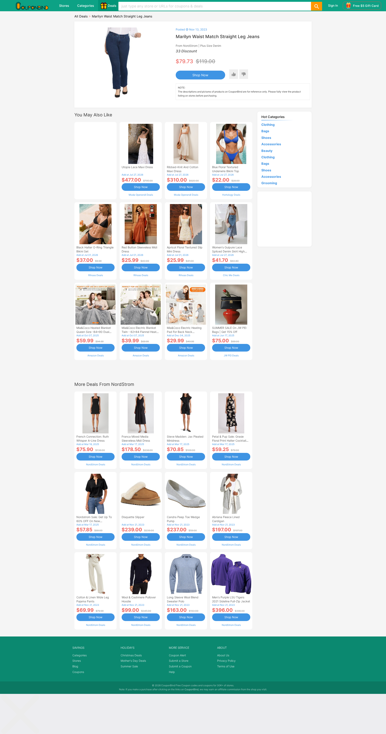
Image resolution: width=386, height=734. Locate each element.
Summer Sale (129, 666)
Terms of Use (225, 666)
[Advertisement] (95, 160)
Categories (85, 6)
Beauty (266, 151)
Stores (64, 6)
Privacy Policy (226, 660)
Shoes (266, 138)
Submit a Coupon (180, 666)
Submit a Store (178, 660)
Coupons (78, 672)
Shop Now (200, 75)
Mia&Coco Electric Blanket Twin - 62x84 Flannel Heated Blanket (141, 332)
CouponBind (191, 689)
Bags (265, 131)
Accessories (271, 144)
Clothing (268, 125)
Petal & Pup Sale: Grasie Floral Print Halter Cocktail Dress (229, 440)
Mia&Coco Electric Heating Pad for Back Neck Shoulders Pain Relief (184, 332)
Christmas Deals (131, 655)
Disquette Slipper (133, 517)
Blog (75, 666)
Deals (112, 6)
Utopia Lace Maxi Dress (137, 167)
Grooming (269, 183)
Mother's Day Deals (133, 660)
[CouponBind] (35, 5)
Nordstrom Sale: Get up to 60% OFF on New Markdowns (94, 521)
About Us (223, 655)
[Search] (316, 6)
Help (172, 672)
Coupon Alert (177, 655)
